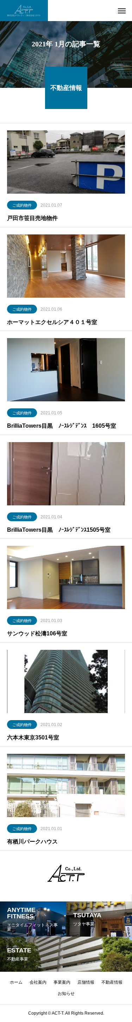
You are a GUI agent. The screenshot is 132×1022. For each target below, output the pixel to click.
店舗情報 (85, 982)
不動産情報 (111, 982)
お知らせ (66, 993)
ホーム (16, 982)
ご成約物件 (22, 205)
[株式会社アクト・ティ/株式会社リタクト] (24, 10)
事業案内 (62, 982)
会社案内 (38, 982)
